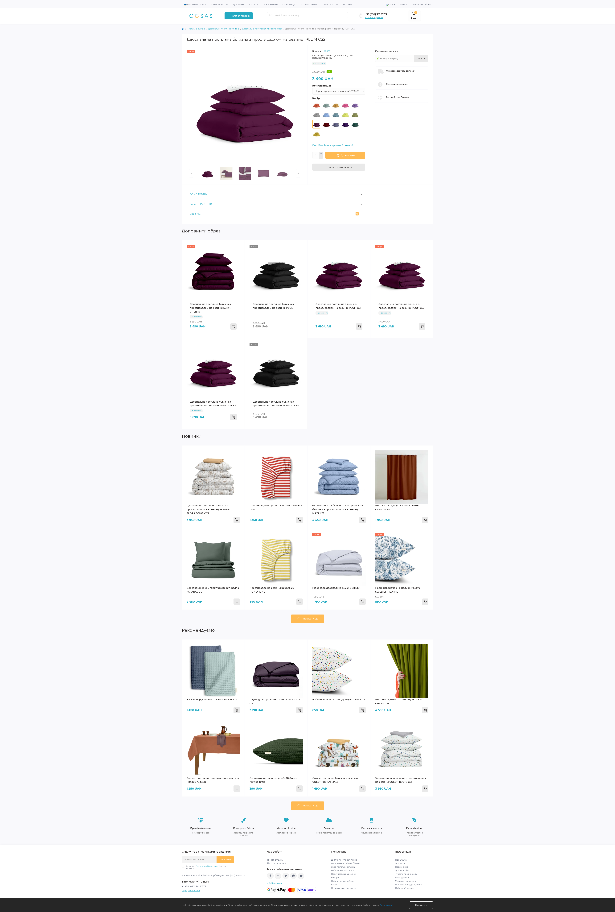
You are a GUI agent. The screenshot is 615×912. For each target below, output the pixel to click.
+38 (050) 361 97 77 (376, 14)
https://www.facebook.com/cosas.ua (270, 876)
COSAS (327, 51)
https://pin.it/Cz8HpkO (293, 876)
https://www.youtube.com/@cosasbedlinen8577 (301, 876)
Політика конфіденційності (207, 866)
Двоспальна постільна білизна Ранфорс (262, 29)
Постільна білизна (196, 29)
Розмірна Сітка (219, 4)
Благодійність (402, 877)
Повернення (270, 4)
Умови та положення (405, 881)
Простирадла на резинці (343, 874)
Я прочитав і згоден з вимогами (206, 867)
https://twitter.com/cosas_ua (286, 876)
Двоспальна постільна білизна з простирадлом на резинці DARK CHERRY (210, 307)
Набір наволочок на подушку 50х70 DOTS (338, 699)
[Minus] (321, 157)
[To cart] (233, 326)
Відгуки (347, 4)
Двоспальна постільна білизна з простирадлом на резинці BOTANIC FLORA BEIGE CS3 (209, 509)
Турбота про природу (406, 874)
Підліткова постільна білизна (346, 863)
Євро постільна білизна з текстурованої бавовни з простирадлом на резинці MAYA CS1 (337, 509)
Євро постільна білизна (343, 867)
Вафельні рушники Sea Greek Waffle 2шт (212, 699)
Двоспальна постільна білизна (223, 29)
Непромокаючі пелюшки (343, 888)
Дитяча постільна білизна (344, 860)
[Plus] (321, 153)
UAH (402, 4)
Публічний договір (404, 888)
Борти (334, 884)
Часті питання (308, 4)
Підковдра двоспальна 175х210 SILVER (336, 587)
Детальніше (386, 905)
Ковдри (335, 877)
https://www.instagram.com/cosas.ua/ (278, 876)
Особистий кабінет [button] (421, 4)
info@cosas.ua (274, 883)
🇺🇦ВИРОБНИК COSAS (195, 4)
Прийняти (421, 905)
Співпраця (289, 4)
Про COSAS (401, 860)
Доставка (239, 4)
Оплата (253, 4)
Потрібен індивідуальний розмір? (332, 145)
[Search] (270, 15)
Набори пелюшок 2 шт (342, 881)
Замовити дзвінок (374, 17)
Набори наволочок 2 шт (343, 870)
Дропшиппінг (402, 870)
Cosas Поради (330, 4)
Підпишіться (225, 859)
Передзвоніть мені (191, 890)
